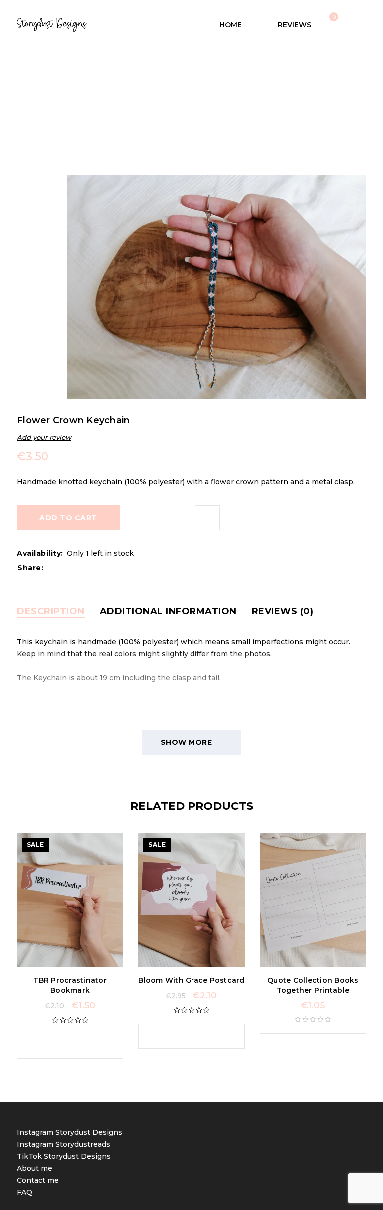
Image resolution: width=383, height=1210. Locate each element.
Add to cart (68, 517)
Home (121, 99)
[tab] (51, 611)
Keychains (159, 99)
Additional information (168, 611)
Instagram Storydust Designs (69, 1132)
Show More (186, 742)
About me (34, 1168)
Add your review (44, 437)
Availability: (40, 553)
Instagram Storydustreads (63, 1144)
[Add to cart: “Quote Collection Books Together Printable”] (302, 1045)
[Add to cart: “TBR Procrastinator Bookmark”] (60, 1046)
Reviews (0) (283, 611)
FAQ (24, 1192)
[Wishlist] (207, 517)
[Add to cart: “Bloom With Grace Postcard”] (181, 1036)
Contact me (38, 1180)
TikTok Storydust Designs (64, 1156)
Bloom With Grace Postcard (191, 980)
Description (51, 611)
